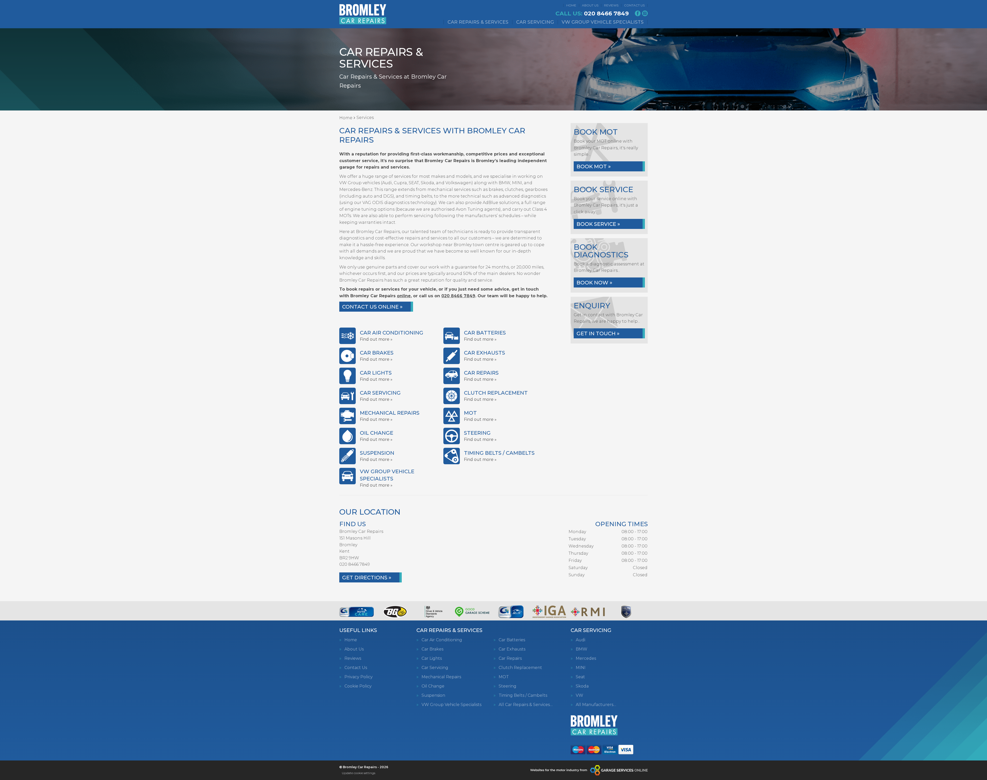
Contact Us (634, 5)
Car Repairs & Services (477, 22)
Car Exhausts (512, 649)
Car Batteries (512, 640)
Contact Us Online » (372, 307)
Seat (580, 677)
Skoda (582, 686)
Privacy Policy (358, 677)
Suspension (433, 695)
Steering (507, 686)
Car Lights (432, 658)
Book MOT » (594, 166)
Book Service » (598, 224)
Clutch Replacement (520, 668)
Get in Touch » (598, 333)
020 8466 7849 (592, 13)
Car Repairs (510, 658)
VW (579, 695)
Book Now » (594, 283)
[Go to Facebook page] (638, 13)
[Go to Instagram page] (645, 13)
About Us (590, 5)
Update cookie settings (358, 773)
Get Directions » (366, 577)
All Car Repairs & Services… (526, 705)
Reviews (611, 5)
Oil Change (433, 686)
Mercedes (586, 658)
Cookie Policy (358, 686)
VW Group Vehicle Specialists (603, 22)
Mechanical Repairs (441, 677)
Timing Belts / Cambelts (523, 695)
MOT (504, 677)
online (404, 295)
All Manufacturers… (596, 705)
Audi (580, 640)
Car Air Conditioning (442, 640)
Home (571, 5)
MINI (581, 668)
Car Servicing (535, 22)
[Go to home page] (362, 14)
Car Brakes (432, 649)
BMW (581, 649)
